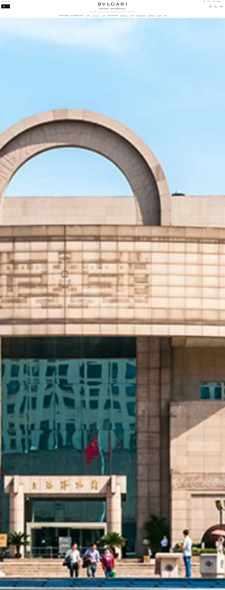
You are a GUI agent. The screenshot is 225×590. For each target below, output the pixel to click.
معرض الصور (95, 15)
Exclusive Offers (112, 15)
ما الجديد (88, 15)
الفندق (164, 15)
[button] (218, 1)
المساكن (159, 15)
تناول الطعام (151, 15)
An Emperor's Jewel (77, 15)
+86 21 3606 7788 (128, 11)
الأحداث (132, 15)
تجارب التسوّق (124, 15)
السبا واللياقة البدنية (141, 15)
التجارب (103, 15)
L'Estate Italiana (64, 15)
